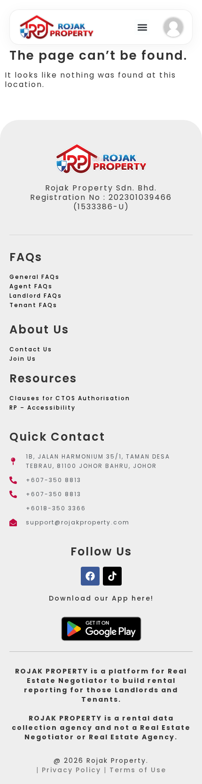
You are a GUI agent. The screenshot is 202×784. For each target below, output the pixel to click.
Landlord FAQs (35, 296)
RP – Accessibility (42, 408)
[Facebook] (90, 576)
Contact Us (30, 349)
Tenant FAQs (33, 305)
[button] (142, 27)
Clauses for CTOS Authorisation (69, 398)
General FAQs (34, 277)
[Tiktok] (112, 576)
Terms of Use (137, 770)
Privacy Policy (71, 770)
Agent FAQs (31, 286)
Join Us (22, 359)
